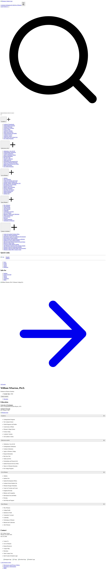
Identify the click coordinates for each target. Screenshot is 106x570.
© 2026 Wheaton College (6, 562)
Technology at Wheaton (8, 220)
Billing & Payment (7, 165)
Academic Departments (8, 124)
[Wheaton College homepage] (6, 1)
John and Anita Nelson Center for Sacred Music (14, 241)
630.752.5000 (4, 536)
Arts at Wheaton (7, 179)
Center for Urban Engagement (10, 235)
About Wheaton (4, 202)
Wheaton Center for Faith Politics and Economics (14, 248)
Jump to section (4, 396)
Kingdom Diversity (7, 186)
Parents (5, 276)
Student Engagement (8, 191)
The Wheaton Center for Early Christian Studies (14, 245)
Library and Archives (8, 132)
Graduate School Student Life (10, 182)
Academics (3, 5)
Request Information (8, 156)
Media (4, 279)
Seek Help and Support (8, 189)
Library (5, 266)
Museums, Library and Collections (11, 214)
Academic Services (7, 134)
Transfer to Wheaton (8, 158)
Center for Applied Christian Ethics (11, 234)
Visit (4, 6)
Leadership (6, 210)
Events (5, 263)
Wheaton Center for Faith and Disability (12, 247)
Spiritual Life (6, 193)
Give (7, 6)
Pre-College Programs (8, 138)
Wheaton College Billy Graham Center (12, 249)
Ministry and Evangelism (9, 187)
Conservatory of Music (8, 128)
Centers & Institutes (5, 231)
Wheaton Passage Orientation (10, 485)
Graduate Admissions (8, 153)
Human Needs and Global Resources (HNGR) (14, 239)
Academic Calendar (7, 130)
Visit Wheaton (6, 206)
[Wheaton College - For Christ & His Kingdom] (4, 412)
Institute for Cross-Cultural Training (11, 240)
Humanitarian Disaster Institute (10, 238)
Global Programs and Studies (10, 133)
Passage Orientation (7, 188)
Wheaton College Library (9, 429)
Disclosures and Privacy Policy (11, 565)
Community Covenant (8, 211)
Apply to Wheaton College (9, 155)
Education (5, 399)
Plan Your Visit (6, 157)
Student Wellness (7, 192)
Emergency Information (9, 566)
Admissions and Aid (5, 440)
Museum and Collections (9, 522)
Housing (5, 498)
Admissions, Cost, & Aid (9, 151)
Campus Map (6, 548)
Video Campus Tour (8, 553)
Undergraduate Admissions (9, 152)
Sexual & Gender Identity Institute (11, 244)
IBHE (4, 568)
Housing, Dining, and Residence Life (11, 183)
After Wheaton (6, 209)
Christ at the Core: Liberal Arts (10, 137)
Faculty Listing (6, 129)
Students (5, 273)
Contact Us (6, 541)
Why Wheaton (6, 205)
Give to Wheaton (7, 213)
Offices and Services (8, 215)
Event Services (6, 216)
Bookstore (5, 267)
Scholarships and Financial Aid (10, 161)
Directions (5, 551)
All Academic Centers (8, 436)
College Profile (6, 207)
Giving (5, 264)
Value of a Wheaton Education (10, 162)
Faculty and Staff (7, 274)
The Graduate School (8, 422)
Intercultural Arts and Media (9, 184)
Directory (5, 218)
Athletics (5, 178)
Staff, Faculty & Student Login (10, 555)
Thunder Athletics (8, 257)
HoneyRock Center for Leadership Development (14, 236)
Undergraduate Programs (9, 125)
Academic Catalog (7, 136)
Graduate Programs (7, 127)
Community (6, 278)
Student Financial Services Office (11, 164)
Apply (2, 6)
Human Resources (7, 546)
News (4, 262)
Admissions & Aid (10, 5)
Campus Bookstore (7, 219)
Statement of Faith (7, 512)
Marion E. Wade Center (8, 243)
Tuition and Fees (7, 160)
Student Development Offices (10, 480)
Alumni (5, 277)
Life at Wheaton (17, 5)
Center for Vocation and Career (10, 180)
